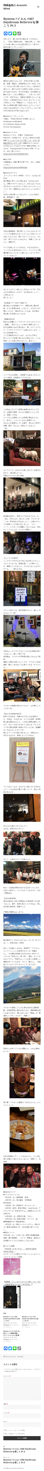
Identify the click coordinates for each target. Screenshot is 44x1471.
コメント (7, 1376)
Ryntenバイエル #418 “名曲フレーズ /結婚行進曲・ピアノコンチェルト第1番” (11, 1333)
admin (21, 1357)
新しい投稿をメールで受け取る (15, 1434)
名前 (5, 1404)
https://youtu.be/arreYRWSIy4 (15, 167)
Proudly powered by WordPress (13, 1468)
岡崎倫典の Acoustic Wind (15, 6)
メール (6, 1413)
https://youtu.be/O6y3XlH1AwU (15, 154)
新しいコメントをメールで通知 (15, 1430)
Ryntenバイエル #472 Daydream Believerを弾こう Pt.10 (30, 1319)
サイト (5, 1421)
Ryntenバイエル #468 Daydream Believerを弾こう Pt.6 (11, 1319)
